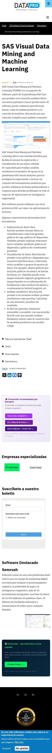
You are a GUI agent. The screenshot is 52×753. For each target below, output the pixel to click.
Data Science (11, 361)
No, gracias (22, 748)
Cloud (8, 346)
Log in (5, 368)
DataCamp (35, 467)
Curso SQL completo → (17, 416)
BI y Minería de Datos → (18, 422)
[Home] (27, 6)
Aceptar (6, 748)
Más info (19, 742)
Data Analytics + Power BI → (20, 429)
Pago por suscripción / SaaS (18, 339)
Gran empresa (12, 354)
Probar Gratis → (14, 664)
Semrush (10, 569)
